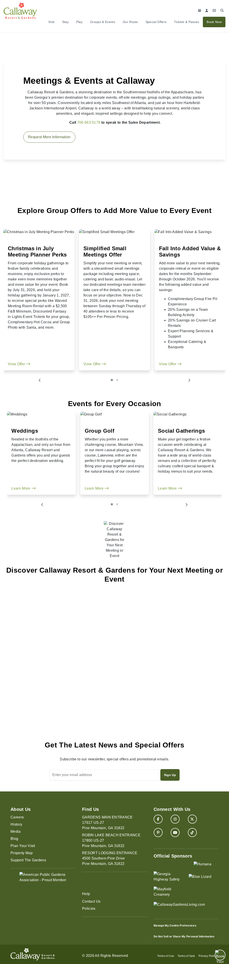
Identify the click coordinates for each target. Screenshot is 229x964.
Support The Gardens (28, 860)
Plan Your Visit (23, 846)
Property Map (22, 853)
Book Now (214, 22)
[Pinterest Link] (158, 832)
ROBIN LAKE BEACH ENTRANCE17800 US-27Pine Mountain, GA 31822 (111, 840)
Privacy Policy (207, 956)
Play (79, 22)
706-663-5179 (88, 122)
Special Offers (156, 22)
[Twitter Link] (192, 819)
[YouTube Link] (175, 832)
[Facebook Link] (158, 819)
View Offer (17, 364)
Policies (88, 908)
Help (86, 894)
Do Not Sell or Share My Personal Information (184, 936)
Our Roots (130, 22)
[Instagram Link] (175, 819)
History (16, 824)
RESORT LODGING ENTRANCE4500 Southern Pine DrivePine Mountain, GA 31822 (109, 858)
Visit (51, 22)
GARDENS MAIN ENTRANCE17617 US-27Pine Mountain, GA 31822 (107, 822)
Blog (14, 839)
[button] (111, 380)
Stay (65, 22)
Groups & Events (102, 22)
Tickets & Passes (186, 22)
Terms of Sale (186, 956)
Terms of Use (165, 956)
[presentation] (40, 380)
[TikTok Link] (192, 832)
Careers (17, 817)
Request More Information (49, 137)
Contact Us (91, 901)
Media (16, 831)
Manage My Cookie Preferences (175, 925)
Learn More (21, 488)
